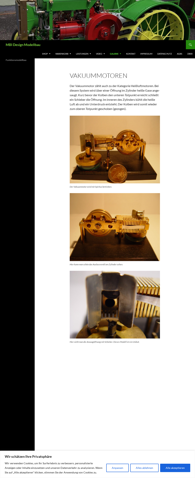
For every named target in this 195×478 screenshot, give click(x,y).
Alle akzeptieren (175, 467)
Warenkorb (61, 53)
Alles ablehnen (144, 467)
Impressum (146, 53)
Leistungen (82, 53)
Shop (45, 53)
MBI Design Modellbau (23, 45)
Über (190, 53)
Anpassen (117, 467)
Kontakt (130, 53)
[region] (97, 464)
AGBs (179, 53)
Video (99, 53)
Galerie (114, 53)
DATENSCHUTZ (164, 53)
